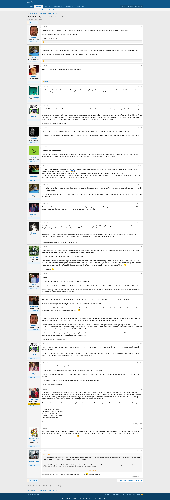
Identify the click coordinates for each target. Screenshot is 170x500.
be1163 (31, 19)
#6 (141, 128)
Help (133, 495)
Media (46, 6)
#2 (141, 47)
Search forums (53, 10)
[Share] (138, 27)
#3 (141, 66)
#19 (141, 428)
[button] (49, 6)
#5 (141, 105)
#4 (141, 86)
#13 (141, 274)
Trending (44, 10)
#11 (141, 222)
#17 (141, 363)
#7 (141, 147)
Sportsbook (56, 6)
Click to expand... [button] (92, 471)
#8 (141, 166)
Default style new (34, 495)
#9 (141, 184)
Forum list (38, 10)
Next (34, 23)
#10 (141, 203)
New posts (30, 10)
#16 (141, 344)
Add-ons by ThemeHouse (101, 498)
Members (68, 6)
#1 (141, 27)
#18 (141, 389)
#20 (141, 451)
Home (30, 6)
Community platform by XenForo (78, 498)
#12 (141, 247)
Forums (38, 6)
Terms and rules (116, 495)
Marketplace (80, 6)
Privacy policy (127, 495)
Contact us (107, 495)
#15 (141, 315)
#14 (141, 296)
